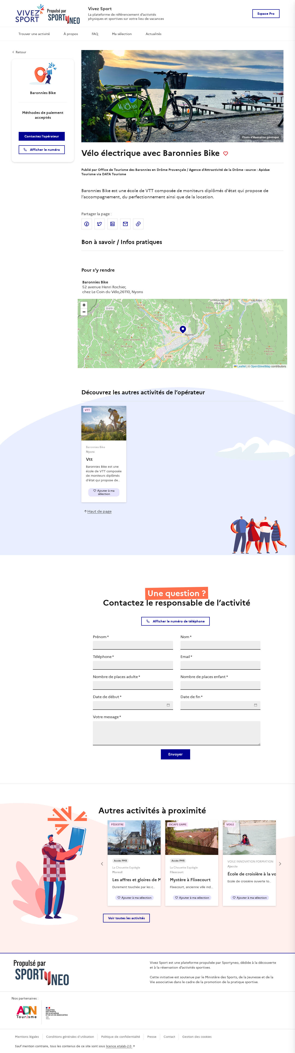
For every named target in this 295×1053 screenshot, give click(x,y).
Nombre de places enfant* (204, 677)
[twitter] (99, 224)
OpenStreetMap (261, 366)
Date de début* (107, 697)
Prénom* (101, 637)
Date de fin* (191, 697)
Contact (169, 1037)
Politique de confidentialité (120, 1037)
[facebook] (86, 224)
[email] (125, 224)
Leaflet (241, 366)
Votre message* (107, 717)
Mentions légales (27, 1037)
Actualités (153, 34)
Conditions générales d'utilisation (70, 1037)
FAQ (95, 34)
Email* (186, 656)
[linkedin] (112, 224)
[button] (182, 328)
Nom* (186, 637)
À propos (71, 34)
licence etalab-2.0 (119, 1046)
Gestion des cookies (197, 1037)
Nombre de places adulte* (116, 677)
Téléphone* (103, 656)
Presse (151, 1037)
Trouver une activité (34, 34)
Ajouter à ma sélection (106, 492)
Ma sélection (122, 34)
